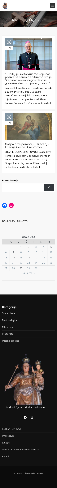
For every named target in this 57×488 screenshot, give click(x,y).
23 (28, 262)
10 (36, 252)
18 (43, 257)
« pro (25, 272)
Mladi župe (8, 327)
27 (6, 268)
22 (21, 262)
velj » (32, 272)
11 (43, 252)
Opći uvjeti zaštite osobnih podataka (21, 449)
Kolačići (6, 442)
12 (51, 252)
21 (13, 262)
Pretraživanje (10, 180)
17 (36, 257)
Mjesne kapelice (10, 340)
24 (36, 262)
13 (6, 257)
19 (51, 257)
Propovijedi (8, 333)
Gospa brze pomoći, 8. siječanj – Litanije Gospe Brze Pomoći (27, 145)
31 (36, 268)
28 (13, 268)
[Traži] (49, 187)
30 (28, 268)
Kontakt (6, 456)
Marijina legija (9, 320)
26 (51, 262)
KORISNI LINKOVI (11, 428)
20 (6, 262)
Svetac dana (8, 313)
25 (43, 262)
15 (21, 257)
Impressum (8, 435)
